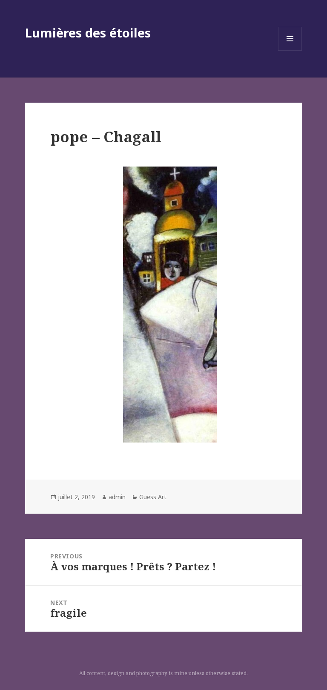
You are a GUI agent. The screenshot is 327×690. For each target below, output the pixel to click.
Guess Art (152, 497)
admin (117, 497)
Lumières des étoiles (88, 32)
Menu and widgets (290, 50)
